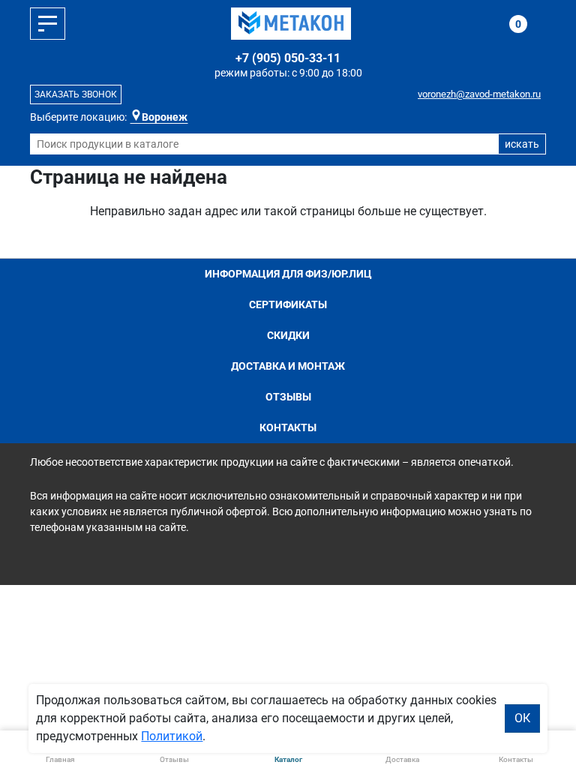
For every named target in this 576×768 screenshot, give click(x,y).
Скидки (288, 335)
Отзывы (288, 397)
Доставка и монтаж (288, 366)
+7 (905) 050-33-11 (288, 58)
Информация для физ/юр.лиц (288, 274)
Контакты (288, 428)
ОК (522, 718)
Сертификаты (288, 304)
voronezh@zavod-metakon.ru (479, 94)
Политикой (171, 736)
